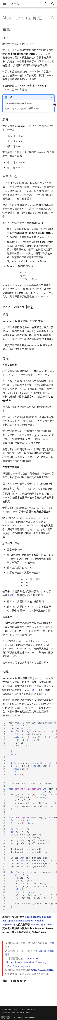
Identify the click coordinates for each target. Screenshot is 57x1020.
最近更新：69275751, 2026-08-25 (18, 1017)
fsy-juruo (40, 962)
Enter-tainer (28, 962)
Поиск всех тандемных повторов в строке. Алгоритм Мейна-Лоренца (26, 920)
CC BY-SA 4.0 (38, 970)
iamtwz (19, 966)
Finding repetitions (41, 924)
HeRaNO (9, 966)
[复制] (54, 723)
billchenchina (12, 962)
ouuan (27, 966)
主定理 (33, 689)
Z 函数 (11, 595)
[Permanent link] (13, 29)
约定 (11, 97)
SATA (51, 970)
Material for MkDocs (21, 1013)
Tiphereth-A (31, 958)
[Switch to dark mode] (45, 4)
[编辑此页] (53, 18)
